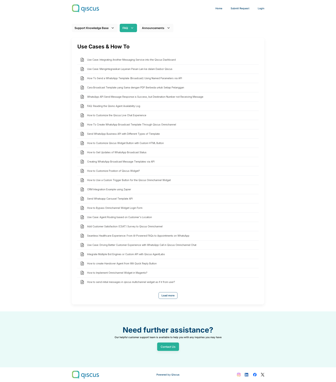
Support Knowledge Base (91, 28)
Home (218, 8)
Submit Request (240, 8)
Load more (168, 295)
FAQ (125, 28)
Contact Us (168, 346)
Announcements (153, 28)
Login (261, 8)
